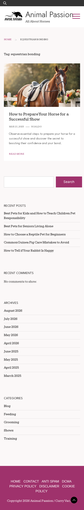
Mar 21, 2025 (16, 126)
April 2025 (11, 368)
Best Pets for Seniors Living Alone (28, 226)
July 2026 (10, 319)
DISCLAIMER (49, 486)
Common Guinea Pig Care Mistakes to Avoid (36, 242)
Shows (8, 430)
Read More (16, 154)
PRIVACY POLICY (22, 486)
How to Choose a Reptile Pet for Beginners (35, 234)
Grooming (11, 422)
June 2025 (11, 351)
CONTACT (31, 481)
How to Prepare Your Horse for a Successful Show (39, 117)
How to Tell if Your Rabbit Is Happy (29, 251)
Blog (7, 406)
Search (68, 182)
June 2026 (11, 327)
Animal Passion (49, 14)
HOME (16, 481)
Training (10, 439)
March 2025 (12, 376)
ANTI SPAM (50, 481)
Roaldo (36, 126)
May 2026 (11, 335)
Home (8, 39)
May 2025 (11, 360)
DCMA (66, 481)
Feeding (10, 414)
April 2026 (11, 343)
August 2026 (13, 311)
